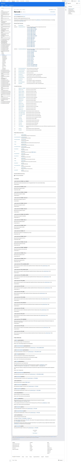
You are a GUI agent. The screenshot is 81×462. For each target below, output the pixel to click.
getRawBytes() (44, 402)
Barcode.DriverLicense (17, 146)
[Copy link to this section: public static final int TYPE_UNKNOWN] (27, 319)
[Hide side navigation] (10, 460)
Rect (15, 134)
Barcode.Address (21, 25)
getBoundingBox (23, 134)
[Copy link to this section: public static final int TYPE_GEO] (25, 286)
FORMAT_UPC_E (21, 109)
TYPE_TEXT (20, 124)
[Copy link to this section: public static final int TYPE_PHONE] (26, 297)
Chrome (48, 445)
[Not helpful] (55, 9)
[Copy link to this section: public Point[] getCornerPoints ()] (25, 354)
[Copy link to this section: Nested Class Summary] (24, 23)
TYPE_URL (20, 128)
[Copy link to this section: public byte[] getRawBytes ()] (24, 392)
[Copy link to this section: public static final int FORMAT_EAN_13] (27, 219)
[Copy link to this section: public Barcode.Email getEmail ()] (25, 376)
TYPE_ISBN (20, 118)
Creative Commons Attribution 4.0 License (35, 436)
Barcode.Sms (20, 80)
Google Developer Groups (15, 445)
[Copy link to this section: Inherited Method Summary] (25, 173)
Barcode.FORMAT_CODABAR (32, 34)
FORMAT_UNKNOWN (21, 106)
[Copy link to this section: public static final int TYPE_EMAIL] (25, 280)
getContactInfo (23, 139)
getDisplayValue (23, 144)
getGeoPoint (23, 153)
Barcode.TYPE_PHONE (31, 55)
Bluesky (31, 445)
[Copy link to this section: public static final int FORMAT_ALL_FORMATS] (29, 181)
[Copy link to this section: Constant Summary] (22, 86)
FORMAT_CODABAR (21, 91)
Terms (13, 460)
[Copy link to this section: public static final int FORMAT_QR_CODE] (28, 241)
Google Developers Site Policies (20, 437)
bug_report (76, 3)
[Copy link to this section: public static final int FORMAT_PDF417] (27, 236)
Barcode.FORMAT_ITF (31, 39)
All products (47, 456)
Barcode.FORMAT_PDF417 (31, 45)
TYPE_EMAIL (20, 115)
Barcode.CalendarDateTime (22, 68)
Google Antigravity (49, 449)
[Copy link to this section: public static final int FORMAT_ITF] (26, 230)
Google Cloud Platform (36, 456)
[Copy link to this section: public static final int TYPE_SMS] (25, 308)
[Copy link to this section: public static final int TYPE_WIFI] (25, 331)
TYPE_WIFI (36, 427)
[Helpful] (54, 9)
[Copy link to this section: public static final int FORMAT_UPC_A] (27, 253)
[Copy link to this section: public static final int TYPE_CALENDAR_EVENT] (30, 264)
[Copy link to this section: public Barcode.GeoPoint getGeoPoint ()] (28, 384)
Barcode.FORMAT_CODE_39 (31, 31)
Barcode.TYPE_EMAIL (31, 52)
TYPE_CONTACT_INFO (22, 112)
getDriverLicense (23, 146)
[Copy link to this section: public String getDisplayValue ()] (25, 361)
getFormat (22, 151)
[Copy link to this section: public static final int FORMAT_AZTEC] (27, 186)
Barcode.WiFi (20, 83)
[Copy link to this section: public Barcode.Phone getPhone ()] (26, 388)
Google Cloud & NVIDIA (15, 449)
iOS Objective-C (11, 5)
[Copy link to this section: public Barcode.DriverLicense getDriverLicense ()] (31, 372)
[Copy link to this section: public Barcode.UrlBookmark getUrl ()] (27, 410)
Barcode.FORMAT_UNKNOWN (32, 27)
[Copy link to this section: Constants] (20, 178)
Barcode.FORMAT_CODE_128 (32, 30)
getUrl (22, 165)
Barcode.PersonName (21, 77)
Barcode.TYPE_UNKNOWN (31, 49)
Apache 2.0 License (53, 436)
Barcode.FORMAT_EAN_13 (31, 37)
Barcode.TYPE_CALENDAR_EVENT (32, 64)
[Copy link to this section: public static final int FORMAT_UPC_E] (27, 258)
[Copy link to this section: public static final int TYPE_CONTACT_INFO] (29, 269)
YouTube (31, 450)
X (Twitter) (31, 449)
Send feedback (52, 11)
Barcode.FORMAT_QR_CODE (32, 41)
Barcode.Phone (18, 388)
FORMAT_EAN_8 (21, 100)
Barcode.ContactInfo (21, 71)
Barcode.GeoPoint (16, 153)
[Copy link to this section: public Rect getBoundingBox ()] (25, 340)
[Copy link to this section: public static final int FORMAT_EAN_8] (27, 225)
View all (48, 453)
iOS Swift (6, 5)
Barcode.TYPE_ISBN (31, 53)
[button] (5, 11)
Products (18, 9)
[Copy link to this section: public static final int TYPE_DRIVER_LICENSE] (29, 275)
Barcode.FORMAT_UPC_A (31, 42)
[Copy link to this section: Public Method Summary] (24, 132)
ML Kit (4, 1)
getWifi (22, 170)
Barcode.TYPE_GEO (30, 63)
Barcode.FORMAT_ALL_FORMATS (32, 29)
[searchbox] (5, 8)
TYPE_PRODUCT (21, 121)
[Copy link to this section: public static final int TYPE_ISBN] (25, 291)
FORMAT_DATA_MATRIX (22, 97)
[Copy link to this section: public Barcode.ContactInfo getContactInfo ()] (29, 350)
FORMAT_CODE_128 (21, 92)
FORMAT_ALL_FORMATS (22, 88)
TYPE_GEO (36, 386)
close (79, 3)
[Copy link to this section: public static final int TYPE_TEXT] (25, 313)
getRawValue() (42, 364)
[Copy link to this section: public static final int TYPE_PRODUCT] (27, 302)
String (15, 144)
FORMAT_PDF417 (21, 103)
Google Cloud (49, 450)
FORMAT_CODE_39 (21, 94)
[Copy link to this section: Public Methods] (22, 337)
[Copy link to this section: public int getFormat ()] (22, 380)
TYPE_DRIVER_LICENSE (40, 374)
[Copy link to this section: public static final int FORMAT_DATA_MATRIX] (29, 214)
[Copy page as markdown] (24, 12)
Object (24, 16)
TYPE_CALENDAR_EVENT (40, 347)
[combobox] (66, 1)
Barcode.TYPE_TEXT (31, 59)
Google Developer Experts (15, 446)
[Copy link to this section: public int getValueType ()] (23, 415)
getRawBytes (23, 158)
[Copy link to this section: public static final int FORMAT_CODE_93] (28, 208)
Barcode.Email (20, 74)
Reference (3, 3)
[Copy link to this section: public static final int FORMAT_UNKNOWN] (28, 247)
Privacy (16, 460)
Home (15, 9)
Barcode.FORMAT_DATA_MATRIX (32, 35)
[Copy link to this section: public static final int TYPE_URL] (25, 325)
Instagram (31, 446)
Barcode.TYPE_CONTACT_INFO (32, 51)
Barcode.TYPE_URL (30, 60)
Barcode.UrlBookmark (17, 165)
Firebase (48, 446)
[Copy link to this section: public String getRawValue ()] (24, 398)
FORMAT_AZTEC (21, 89)
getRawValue (23, 160)
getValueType (23, 167)
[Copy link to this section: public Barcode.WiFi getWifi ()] (24, 426)
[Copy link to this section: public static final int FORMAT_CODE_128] (28, 197)
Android (2, 5)
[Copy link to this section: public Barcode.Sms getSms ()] (25, 406)
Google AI (42, 456)
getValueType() (45, 265)
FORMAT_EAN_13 (33, 152)
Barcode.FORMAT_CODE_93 (31, 33)
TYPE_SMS (35, 408)
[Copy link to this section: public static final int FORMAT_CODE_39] (28, 203)
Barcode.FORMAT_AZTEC (31, 46)
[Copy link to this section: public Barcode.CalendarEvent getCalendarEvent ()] (31, 345)
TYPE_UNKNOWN (21, 126)
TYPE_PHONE (38, 390)
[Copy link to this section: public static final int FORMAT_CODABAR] (28, 192)
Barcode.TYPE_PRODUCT (31, 56)
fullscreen (78, 3)
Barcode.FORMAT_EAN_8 (31, 38)
